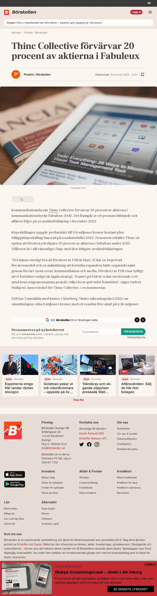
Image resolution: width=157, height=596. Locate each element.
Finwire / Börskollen (37, 74)
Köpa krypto (48, 508)
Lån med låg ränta (14, 518)
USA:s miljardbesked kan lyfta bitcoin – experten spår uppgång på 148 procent (54, 22)
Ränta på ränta (50, 492)
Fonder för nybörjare (53, 487)
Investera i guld (50, 523)
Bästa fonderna (87, 492)
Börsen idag (48, 477)
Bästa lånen (10, 508)
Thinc (53, 210)
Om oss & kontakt (127, 433)
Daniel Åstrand (88, 433)
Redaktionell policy (127, 449)
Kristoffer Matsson (90, 438)
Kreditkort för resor (127, 482)
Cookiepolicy (124, 444)
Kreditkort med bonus (129, 487)
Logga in (136, 12)
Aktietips (84, 477)
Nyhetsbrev (123, 428)
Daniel (38, 544)
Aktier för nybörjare (52, 482)
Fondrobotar (85, 487)
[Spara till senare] (142, 74)
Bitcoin (45, 513)
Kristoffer (22, 544)
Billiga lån (9, 513)
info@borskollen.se (53, 448)
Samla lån (9, 523)
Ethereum (47, 518)
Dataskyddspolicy (136, 337)
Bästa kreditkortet (127, 477)
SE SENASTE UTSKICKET (131, 589)
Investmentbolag (88, 482)
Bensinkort (123, 492)
